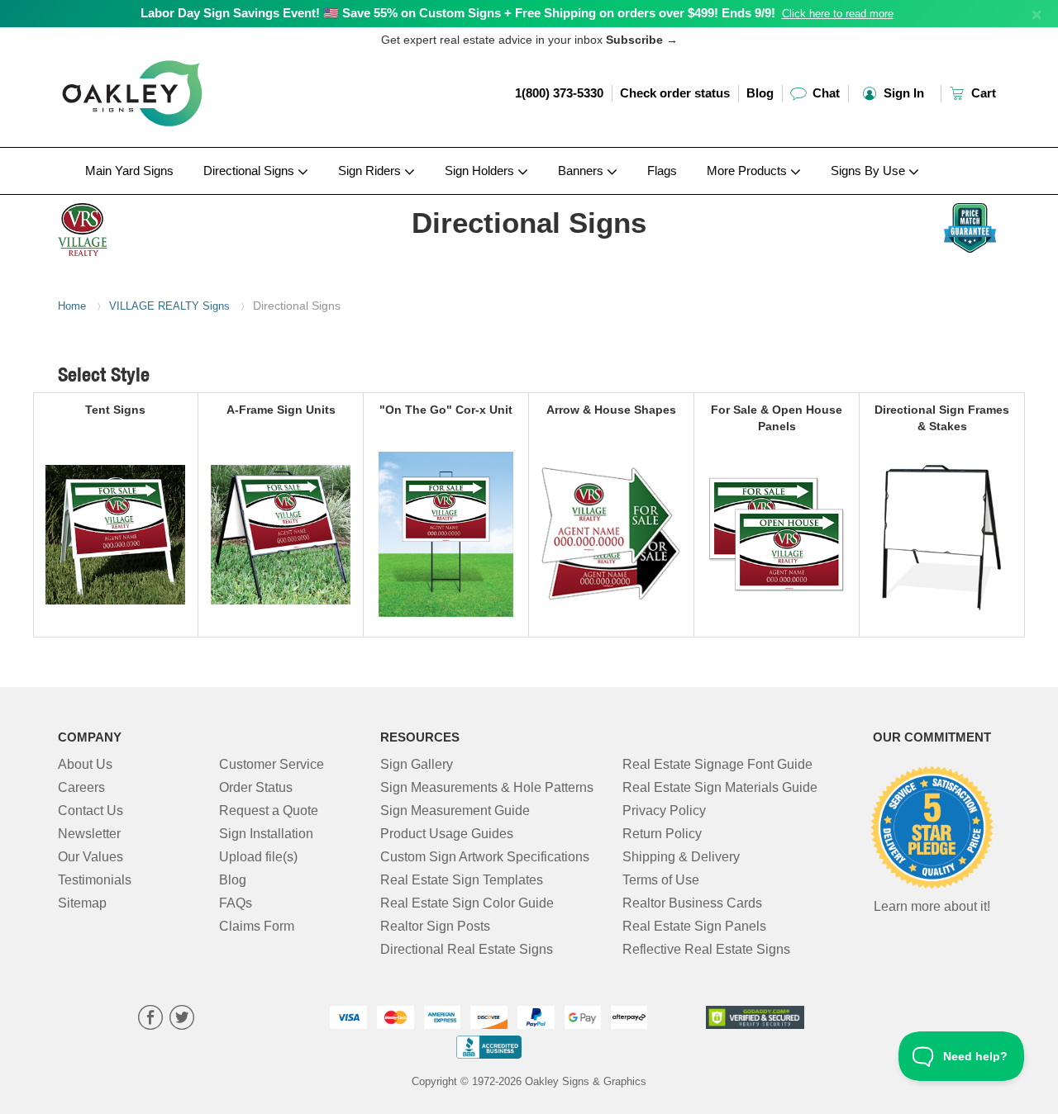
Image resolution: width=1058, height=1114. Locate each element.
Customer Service (271, 764)
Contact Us (90, 811)
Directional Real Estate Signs (466, 949)
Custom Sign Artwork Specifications (484, 857)
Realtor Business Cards (692, 903)
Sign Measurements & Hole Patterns (486, 787)
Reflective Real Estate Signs (706, 949)
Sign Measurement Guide (455, 811)
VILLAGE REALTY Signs (169, 306)
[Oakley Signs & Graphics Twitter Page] (182, 1019)
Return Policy (662, 834)
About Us (85, 764)
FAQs (235, 903)
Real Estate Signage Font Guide (717, 764)
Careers (81, 787)
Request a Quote (268, 811)
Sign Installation (266, 834)
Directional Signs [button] (250, 171)
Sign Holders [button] (481, 171)
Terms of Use (660, 880)
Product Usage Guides (446, 834)
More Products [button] (748, 171)
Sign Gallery (416, 764)
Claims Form (256, 926)
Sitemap (82, 903)
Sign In (902, 93)
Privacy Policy (664, 811)
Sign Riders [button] (371, 171)
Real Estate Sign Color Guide (467, 903)
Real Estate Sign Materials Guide (719, 787)
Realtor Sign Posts (435, 926)
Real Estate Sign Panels (694, 926)
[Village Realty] (166, 225)
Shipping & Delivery (681, 857)
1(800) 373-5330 (559, 93)
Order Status (256, 787)
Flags (662, 171)
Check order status (675, 93)
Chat (824, 93)
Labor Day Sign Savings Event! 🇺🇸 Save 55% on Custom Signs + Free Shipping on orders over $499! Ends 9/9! (458, 13)
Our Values (90, 857)
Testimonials (94, 880)
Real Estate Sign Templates (461, 880)
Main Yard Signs (129, 171)
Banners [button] (582, 171)
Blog (760, 93)
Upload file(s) (258, 857)
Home (72, 306)
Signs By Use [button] (869, 171)
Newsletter (89, 834)
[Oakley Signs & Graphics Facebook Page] (150, 1019)
